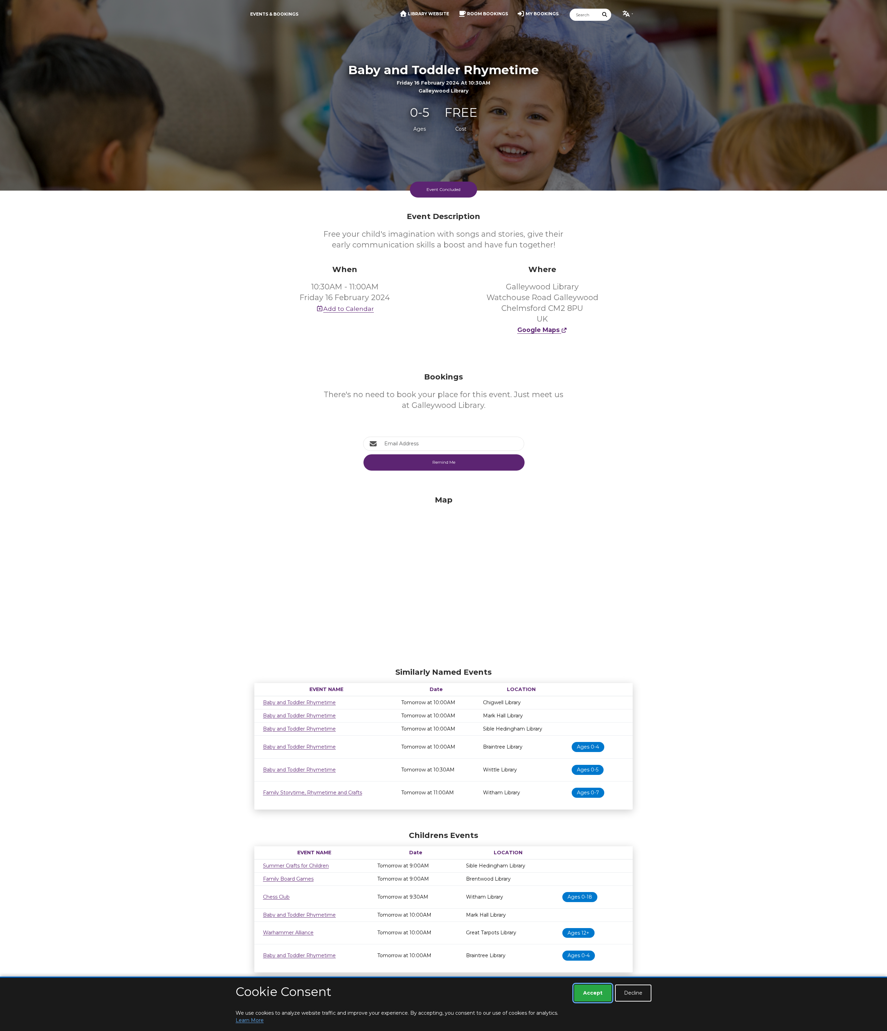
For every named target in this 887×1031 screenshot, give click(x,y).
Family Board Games (288, 879)
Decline (633, 993)
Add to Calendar (348, 308)
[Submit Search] (605, 15)
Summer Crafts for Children (296, 866)
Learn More (250, 1020)
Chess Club (276, 897)
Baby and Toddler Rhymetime (299, 702)
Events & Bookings (274, 14)
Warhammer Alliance (288, 932)
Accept (593, 993)
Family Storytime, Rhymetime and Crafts (312, 792)
